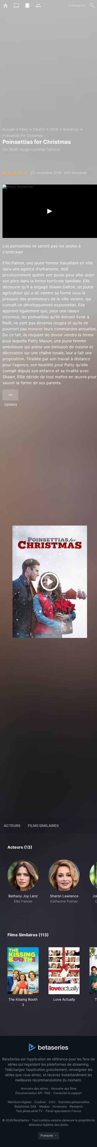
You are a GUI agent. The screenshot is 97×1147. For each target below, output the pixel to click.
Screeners (59, 1106)
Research (76, 1106)
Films (23, 129)
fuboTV (39, 129)
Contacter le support (67, 1093)
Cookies (40, 1102)
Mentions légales (19, 1102)
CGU (52, 1102)
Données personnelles (73, 1102)
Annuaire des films (63, 1088)
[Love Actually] (64, 970)
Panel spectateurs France (63, 1111)
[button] (23, 884)
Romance (70, 129)
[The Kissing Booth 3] (23, 970)
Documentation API (28, 1093)
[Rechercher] (92, 5)
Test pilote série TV (29, 1111)
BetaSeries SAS (25, 1106)
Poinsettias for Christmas (22, 135)
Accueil (8, 129)
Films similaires (43, 825)
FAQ (47, 1093)
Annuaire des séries (34, 1088)
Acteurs (12, 825)
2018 (54, 129)
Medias (44, 1106)
